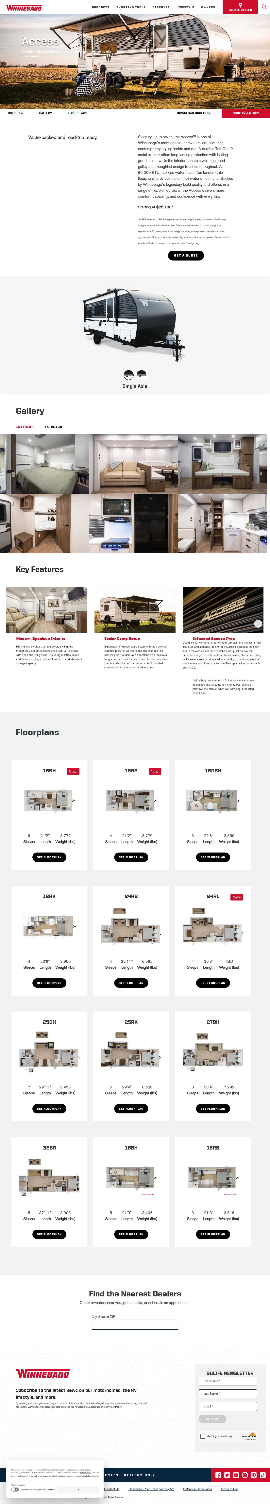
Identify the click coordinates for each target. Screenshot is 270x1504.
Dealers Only (139, 1475)
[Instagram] (245, 1476)
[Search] (264, 7)
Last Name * (212, 1394)
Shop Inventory (246, 113)
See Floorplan (49, 857)
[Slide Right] (258, 624)
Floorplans (77, 113)
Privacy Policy (114, 1406)
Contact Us (112, 1489)
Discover (161, 7)
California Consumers (197, 1489)
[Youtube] (236, 1476)
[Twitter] (227, 1476)
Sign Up (212, 1419)
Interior (25, 427)
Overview (15, 113)
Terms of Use (229, 1489)
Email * (208, 1406)
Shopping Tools (131, 7)
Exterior (53, 427)
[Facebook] (219, 1476)
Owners (208, 7)
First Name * (212, 1381)
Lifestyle (185, 7)
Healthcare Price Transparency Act (151, 1489)
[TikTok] (262, 1476)
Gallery (45, 113)
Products (101, 7)
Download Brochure (194, 113)
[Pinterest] (254, 1476)
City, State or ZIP (103, 1317)
